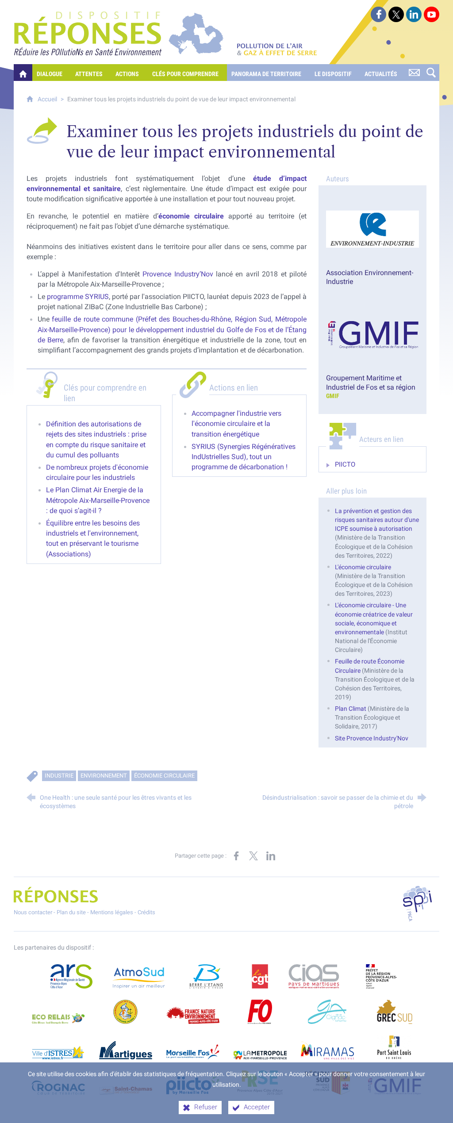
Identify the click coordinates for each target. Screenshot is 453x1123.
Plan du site (71, 912)
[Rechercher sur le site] (430, 72)
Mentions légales (111, 912)
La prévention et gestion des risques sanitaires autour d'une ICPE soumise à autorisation (377, 520)
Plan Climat (351, 709)
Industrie (59, 775)
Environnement (104, 775)
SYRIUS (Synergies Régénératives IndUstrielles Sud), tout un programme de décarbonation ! (244, 456)
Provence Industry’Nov (179, 274)
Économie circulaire (164, 775)
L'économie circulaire (363, 567)
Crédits (146, 912)
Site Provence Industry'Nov (371, 738)
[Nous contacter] (414, 72)
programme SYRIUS (78, 296)
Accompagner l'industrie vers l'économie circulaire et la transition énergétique (236, 423)
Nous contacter (33, 912)
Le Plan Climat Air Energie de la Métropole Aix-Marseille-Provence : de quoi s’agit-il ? (98, 500)
